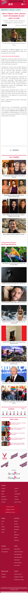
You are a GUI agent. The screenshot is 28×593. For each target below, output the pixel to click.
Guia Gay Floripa (17, 562)
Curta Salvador (4, 551)
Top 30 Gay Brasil (5, 549)
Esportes (16, 488)
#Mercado (16, 534)
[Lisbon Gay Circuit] (14, 473)
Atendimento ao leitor (10, 512)
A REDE (15, 546)
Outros (2, 532)
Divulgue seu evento (10, 509)
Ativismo (3, 529)
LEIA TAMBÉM (14, 157)
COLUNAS (3, 546)
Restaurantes (17, 494)
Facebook (3, 574)
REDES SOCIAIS (4, 571)
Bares (2, 494)
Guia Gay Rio (17, 565)
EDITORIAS (16, 518)
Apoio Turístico (17, 502)
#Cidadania (16, 526)
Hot (2, 524)
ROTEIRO (3, 485)
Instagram (3, 576)
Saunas (16, 496)
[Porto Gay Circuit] (14, 477)
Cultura (2, 526)
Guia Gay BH (17, 560)
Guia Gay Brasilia (18, 554)
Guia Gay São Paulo (18, 551)
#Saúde (16, 537)
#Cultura (16, 524)
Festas (2, 521)
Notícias (12, 9)
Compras (3, 502)
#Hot (18, 9)
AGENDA (17, 409)
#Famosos (16, 540)
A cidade (3, 488)
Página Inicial (4, 9)
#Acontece (16, 529)
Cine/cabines (4, 499)
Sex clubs (16, 499)
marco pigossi (15, 150)
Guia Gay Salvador (18, 557)
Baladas (3, 491)
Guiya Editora (17, 549)
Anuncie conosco (10, 506)
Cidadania (3, 496)
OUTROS (16, 571)
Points (15, 491)
